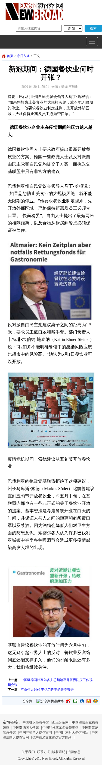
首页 (10, 56)
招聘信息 (74, 752)
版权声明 (58, 752)
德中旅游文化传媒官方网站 (52, 737)
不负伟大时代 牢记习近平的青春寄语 (47, 690)
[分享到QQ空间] (95, 701)
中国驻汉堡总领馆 (36, 722)
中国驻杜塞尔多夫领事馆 (60, 728)
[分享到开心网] (88, 701)
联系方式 (43, 752)
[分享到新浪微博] (68, 701)
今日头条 (23, 56)
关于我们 (28, 752)
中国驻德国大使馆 (26, 728)
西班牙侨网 (60, 722)
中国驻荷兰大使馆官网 (35, 732)
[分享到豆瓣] (75, 701)
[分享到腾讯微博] (50, 701)
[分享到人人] (82, 701)
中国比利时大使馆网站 (71, 732)
